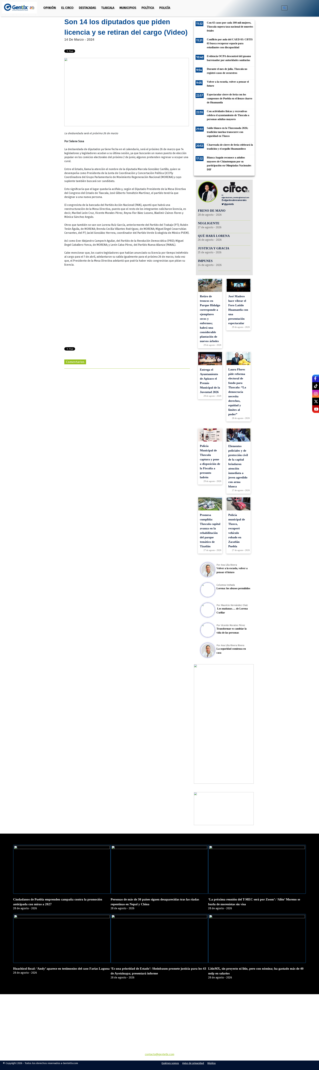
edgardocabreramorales (235, 200)
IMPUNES (205, 261)
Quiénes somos (170, 1063)
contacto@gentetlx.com (159, 1054)
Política (147, 8)
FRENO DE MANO (211, 210)
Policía (164, 8)
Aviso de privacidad (193, 1063)
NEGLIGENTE (209, 223)
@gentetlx (229, 204)
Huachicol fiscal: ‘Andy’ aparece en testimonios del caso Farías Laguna (61, 968)
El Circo (67, 8)
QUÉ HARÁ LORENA (214, 236)
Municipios (127, 8)
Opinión (49, 8)
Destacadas (87, 8)
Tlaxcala (107, 8)
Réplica (211, 1063)
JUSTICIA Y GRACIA (213, 248)
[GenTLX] (159, 1013)
